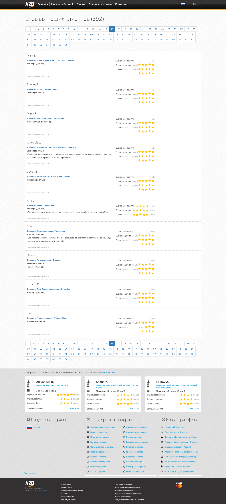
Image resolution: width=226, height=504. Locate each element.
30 (28, 34)
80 (173, 39)
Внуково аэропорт (98, 432)
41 (98, 34)
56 (192, 34)
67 (91, 39)
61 (53, 39)
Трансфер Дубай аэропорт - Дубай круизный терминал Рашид (176, 386)
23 (156, 29)
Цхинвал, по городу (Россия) (178, 446)
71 (116, 39)
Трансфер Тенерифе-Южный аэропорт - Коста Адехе (117, 386)
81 (179, 39)
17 (118, 29)
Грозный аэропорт (134, 451)
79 (167, 39)
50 (154, 34)
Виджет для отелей (68, 499)
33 (47, 34)
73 (129, 39)
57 (28, 39)
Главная (43, 4)
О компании (66, 484)
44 (116, 34)
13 (93, 29)
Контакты (121, 4)
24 (162, 29)
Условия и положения (123, 484)
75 (142, 39)
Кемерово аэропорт (135, 471)
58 (35, 39)
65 (79, 39)
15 (106, 29)
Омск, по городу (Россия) (176, 432)
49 (148, 34)
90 (66, 44)
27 (181, 29)
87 (47, 44)
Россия (37, 427)
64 (72, 39)
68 (98, 39)
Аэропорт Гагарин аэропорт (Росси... (181, 451)
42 (104, 34)
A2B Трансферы (41, 490)
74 (135, 39)
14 (99, 29)
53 (173, 34)
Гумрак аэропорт (98, 456)
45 (123, 34)
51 (161, 34)
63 (66, 39)
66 (85, 39)
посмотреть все (108, 372)
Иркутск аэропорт (98, 466)
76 (148, 39)
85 (35, 44)
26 (175, 29)
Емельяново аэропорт (100, 461)
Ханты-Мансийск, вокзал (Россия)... (181, 461)
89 (60, 44)
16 (112, 29)
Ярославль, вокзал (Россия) (177, 466)
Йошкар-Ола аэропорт (136, 466)
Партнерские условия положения (128, 493)
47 (135, 34)
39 (85, 34)
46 (129, 34)
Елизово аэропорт (134, 456)
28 (187, 29)
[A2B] (29, 4)
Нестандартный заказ (123, 496)
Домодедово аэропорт (136, 432)
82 (186, 39)
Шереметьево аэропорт (137, 442)
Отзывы (64, 493)
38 (79, 34)
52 (167, 34)
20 (137, 29)
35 (60, 34)
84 (28, 44)
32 (41, 34)
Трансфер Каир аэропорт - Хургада (52, 385)
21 (143, 29)
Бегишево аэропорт (99, 442)
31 (35, 34)
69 (104, 39)
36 (66, 34)
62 (60, 39)
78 (161, 39)
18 (124, 29)
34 (53, 34)
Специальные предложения (72, 490)
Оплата (81, 4)
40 (91, 34)
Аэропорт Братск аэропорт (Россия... (181, 442)
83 (192, 39)
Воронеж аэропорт (98, 451)
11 (80, 29)
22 (150, 29)
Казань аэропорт (98, 471)
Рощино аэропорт (134, 437)
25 (169, 29)
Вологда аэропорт (134, 446)
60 (47, 39)
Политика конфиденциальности (127, 487)
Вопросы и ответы (100, 4)
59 (41, 39)
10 (74, 29)
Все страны (29, 473)
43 (110, 34)
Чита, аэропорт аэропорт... (102, 446)
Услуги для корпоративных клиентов (129, 499)
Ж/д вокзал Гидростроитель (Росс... (181, 437)
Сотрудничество (67, 496)
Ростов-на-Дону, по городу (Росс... (180, 471)
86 (41, 44)
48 (142, 34)
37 (72, 34)
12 (87, 29)
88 (53, 44)
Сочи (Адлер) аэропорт (136, 427)
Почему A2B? (66, 487)
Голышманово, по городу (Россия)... (181, 456)
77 (154, 39)
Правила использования (124, 490)
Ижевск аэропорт (134, 461)
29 (194, 29)
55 (186, 34)
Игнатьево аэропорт (99, 437)
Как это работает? (62, 4)
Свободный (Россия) (174, 427)
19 (131, 29)
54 (179, 34)
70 (110, 39)
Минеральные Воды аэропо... (103, 427)
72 (123, 39)
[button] (195, 4)
